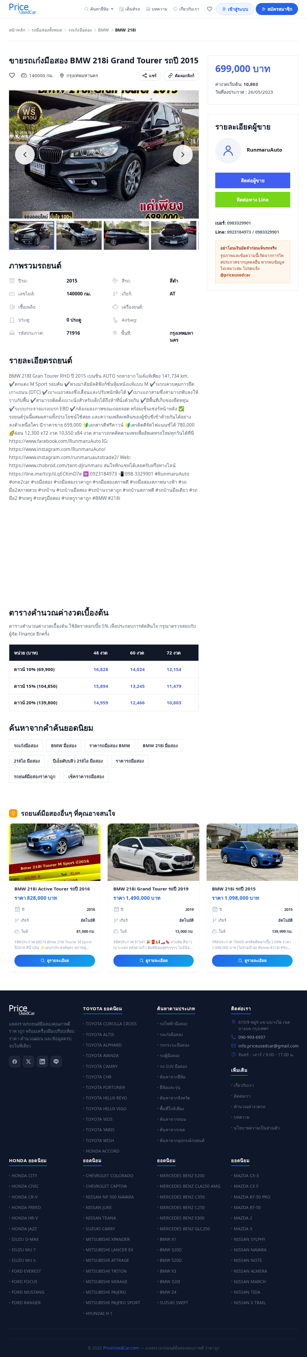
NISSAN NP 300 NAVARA (110, 1197)
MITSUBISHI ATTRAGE (107, 1260)
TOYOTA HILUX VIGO (106, 1108)
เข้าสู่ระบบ (238, 9)
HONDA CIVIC (25, 1186)
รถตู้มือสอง (170, 1055)
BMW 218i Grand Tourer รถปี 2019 (151, 889)
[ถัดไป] (183, 155)
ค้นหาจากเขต (172, 1129)
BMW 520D (171, 1260)
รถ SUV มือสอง (173, 1066)
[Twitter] (28, 1061)
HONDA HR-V (25, 1218)
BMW (103, 30)
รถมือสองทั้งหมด (46, 30)
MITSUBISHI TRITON (106, 1271)
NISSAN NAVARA (250, 1250)
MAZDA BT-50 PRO (252, 1197)
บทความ (159, 9)
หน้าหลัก (17, 30)
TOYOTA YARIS (100, 1129)
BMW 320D (171, 1250)
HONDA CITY (24, 1175)
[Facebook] (14, 1061)
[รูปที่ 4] (173, 235)
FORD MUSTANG (28, 1292)
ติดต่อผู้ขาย (252, 180)
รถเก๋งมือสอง (80, 30)
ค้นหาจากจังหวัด (175, 1098)
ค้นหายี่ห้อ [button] (99, 9)
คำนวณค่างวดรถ (249, 1106)
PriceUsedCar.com (121, 1348)
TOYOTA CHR (99, 1077)
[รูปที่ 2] (79, 235)
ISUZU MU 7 (24, 1250)
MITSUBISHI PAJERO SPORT (113, 1302)
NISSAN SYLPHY (249, 1239)
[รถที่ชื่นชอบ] (209, 9)
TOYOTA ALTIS (100, 1034)
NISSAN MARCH (250, 1281)
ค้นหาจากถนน (173, 1119)
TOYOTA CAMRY (102, 1066)
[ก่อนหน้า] (25, 155)
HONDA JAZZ (24, 1229)
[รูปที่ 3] (126, 235)
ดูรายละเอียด (58, 960)
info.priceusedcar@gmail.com (268, 1046)
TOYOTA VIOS (99, 1119)
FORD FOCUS (24, 1281)
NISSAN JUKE (99, 1207)
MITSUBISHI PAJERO (106, 1292)
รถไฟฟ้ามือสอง (173, 1023)
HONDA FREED (26, 1207)
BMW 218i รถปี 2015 (234, 889)
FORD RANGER (26, 1302)
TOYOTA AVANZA (102, 1055)
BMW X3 (168, 1271)
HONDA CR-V (24, 1197)
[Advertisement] (104, 556)
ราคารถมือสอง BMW (109, 745)
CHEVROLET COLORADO (109, 1175)
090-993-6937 (251, 1037)
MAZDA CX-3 (246, 1175)
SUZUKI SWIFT (174, 1302)
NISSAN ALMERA (250, 1271)
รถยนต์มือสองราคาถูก (34, 776)
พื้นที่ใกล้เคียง (172, 1108)
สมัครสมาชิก (279, 9)
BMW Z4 (168, 1292)
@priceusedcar (235, 275)
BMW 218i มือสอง (160, 745)
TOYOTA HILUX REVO (106, 1098)
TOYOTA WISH (100, 1140)
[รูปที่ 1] (31, 235)
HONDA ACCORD (102, 1151)
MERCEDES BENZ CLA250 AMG (190, 1186)
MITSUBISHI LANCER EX (109, 1250)
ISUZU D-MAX (25, 1239)
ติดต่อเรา (242, 1096)
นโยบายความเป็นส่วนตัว (257, 1128)
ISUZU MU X (24, 1260)
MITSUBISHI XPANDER (108, 1239)
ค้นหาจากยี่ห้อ (172, 1077)
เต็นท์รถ (132, 9)
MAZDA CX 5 (246, 1186)
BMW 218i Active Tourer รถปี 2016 (52, 889)
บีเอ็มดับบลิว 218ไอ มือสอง (78, 761)
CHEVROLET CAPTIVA (106, 1186)
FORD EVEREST (26, 1271)
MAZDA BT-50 (247, 1207)
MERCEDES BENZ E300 (182, 1218)
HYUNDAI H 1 (99, 1313)
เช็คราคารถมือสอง (86, 776)
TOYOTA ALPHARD (104, 1045)
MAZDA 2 (243, 1218)
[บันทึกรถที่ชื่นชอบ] (12, 75)
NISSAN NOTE (248, 1260)
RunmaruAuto (264, 149)
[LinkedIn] (42, 1061)
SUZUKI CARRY (100, 1229)
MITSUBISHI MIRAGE (106, 1281)
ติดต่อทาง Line (253, 199)
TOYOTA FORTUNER (105, 1087)
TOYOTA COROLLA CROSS (111, 1023)
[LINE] (56, 1061)
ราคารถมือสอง (130, 761)
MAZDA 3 (243, 1229)
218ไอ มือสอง (27, 761)
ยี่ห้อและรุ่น (170, 1087)
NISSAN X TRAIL (250, 1302)
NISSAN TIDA (247, 1292)
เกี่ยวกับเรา (189, 9)
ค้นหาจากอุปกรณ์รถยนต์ (182, 1140)
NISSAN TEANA (101, 1218)
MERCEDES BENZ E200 (182, 1175)
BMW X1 (168, 1239)
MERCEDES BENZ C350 (182, 1197)
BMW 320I (170, 1281)
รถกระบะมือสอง (174, 1045)
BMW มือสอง (63, 745)
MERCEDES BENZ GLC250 (185, 1229)
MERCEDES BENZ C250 (182, 1207)
